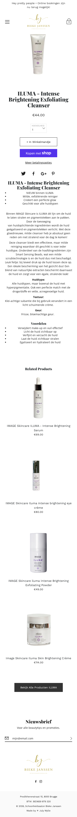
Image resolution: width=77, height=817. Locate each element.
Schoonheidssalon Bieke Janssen (43, 806)
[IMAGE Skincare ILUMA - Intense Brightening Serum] (38, 398)
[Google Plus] (43, 173)
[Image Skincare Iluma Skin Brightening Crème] (38, 630)
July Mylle (44, 810)
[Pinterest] (53, 173)
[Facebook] (33, 173)
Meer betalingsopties (38, 162)
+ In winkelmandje (38, 141)
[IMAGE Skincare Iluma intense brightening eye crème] (38, 475)
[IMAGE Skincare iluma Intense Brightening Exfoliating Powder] (38, 553)
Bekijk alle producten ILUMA (38, 687)
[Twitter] (23, 173)
